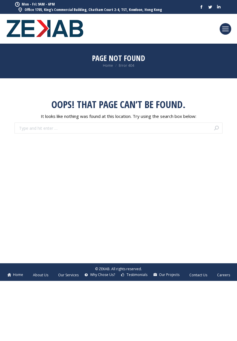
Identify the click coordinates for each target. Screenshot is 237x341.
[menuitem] (15, 275)
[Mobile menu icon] (225, 29)
